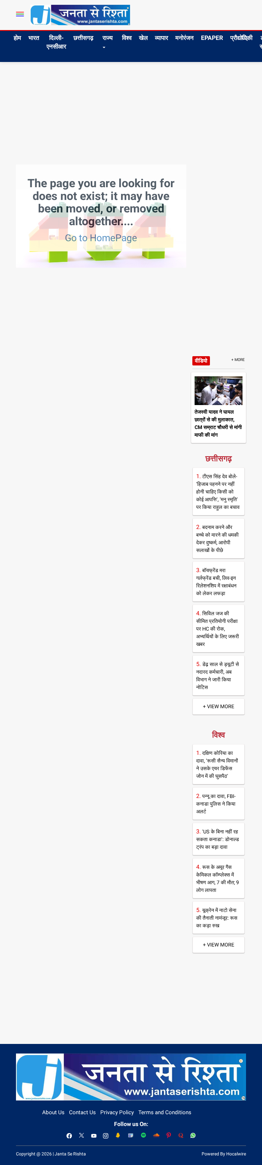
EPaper (212, 38)
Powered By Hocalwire (224, 1153)
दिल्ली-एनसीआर (56, 42)
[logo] (80, 14)
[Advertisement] (131, 110)
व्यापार (161, 38)
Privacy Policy (117, 1112)
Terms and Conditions (164, 1112)
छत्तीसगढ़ (83, 38)
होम (17, 38)
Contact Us (82, 1112)
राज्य (108, 38)
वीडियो (201, 360)
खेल (143, 38)
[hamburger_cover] (20, 14)
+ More (238, 359)
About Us (53, 1112)
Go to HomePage (101, 237)
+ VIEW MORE (218, 706)
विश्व (127, 38)
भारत (33, 38)
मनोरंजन (184, 38)
